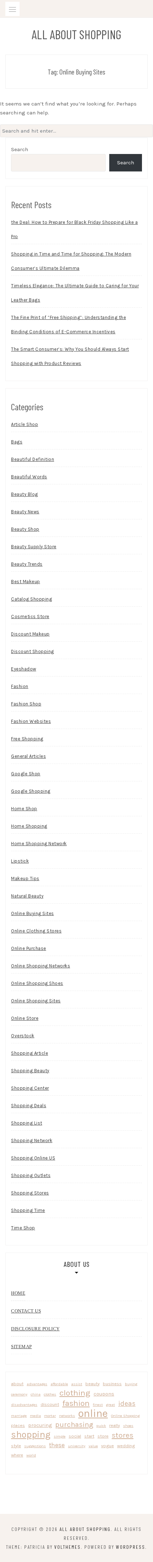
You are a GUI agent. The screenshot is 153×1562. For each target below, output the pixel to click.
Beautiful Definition (32, 459)
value (93, 1446)
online (93, 1413)
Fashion (19, 686)
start (89, 1436)
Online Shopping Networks (40, 965)
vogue (107, 1445)
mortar (50, 1415)
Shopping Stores (30, 1193)
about (17, 1383)
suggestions (35, 1446)
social (75, 1436)
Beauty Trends (27, 564)
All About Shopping (76, 34)
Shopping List (26, 1123)
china (36, 1394)
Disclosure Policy (35, 1328)
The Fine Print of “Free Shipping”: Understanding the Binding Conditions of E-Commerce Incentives (68, 324)
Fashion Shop (26, 704)
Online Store (24, 1018)
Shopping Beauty (30, 1070)
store (103, 1436)
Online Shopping (125, 1415)
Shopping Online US (33, 1158)
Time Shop (23, 1227)
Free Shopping (27, 738)
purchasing (74, 1424)
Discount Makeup (30, 634)
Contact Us (26, 1311)
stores (122, 1435)
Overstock (23, 1035)
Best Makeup (25, 581)
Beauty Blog (24, 494)
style (16, 1445)
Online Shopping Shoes (37, 983)
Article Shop (24, 424)
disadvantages (24, 1404)
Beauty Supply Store (34, 546)
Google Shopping (31, 791)
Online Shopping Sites (36, 1000)
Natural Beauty (27, 896)
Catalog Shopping (31, 599)
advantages (37, 1384)
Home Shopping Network (39, 843)
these (57, 1445)
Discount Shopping (32, 651)
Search (19, 149)
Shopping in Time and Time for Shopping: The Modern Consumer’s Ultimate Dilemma (71, 261)
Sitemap (21, 1346)
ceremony (19, 1394)
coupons (104, 1394)
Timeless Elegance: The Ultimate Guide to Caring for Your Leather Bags (75, 293)
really (114, 1425)
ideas (127, 1403)
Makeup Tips (25, 878)
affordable (59, 1384)
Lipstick (20, 861)
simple (59, 1436)
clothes (50, 1394)
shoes (128, 1425)
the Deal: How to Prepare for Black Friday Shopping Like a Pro (74, 229)
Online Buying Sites (32, 913)
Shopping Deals (28, 1105)
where (17, 1455)
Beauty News (25, 511)
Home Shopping (29, 826)
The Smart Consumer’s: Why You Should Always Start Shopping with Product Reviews (70, 356)
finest (98, 1404)
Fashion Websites (31, 721)
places (18, 1425)
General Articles (28, 756)
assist (76, 1384)
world (31, 1455)
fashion (76, 1403)
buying (131, 1384)
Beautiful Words (29, 476)
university (76, 1446)
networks (67, 1415)
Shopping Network (31, 1140)
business (112, 1383)
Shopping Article (29, 1053)
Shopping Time (28, 1210)
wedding (126, 1445)
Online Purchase (28, 948)
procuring (40, 1425)
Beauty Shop (25, 529)
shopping (31, 1434)
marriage (19, 1415)
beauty (92, 1383)
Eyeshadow (23, 669)
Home (18, 1293)
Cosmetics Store (30, 616)
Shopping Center (30, 1088)
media (35, 1415)
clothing (74, 1392)
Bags (16, 442)
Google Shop (26, 773)
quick (101, 1425)
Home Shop (24, 808)
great (110, 1404)
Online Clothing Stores (36, 931)
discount (50, 1404)
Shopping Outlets (31, 1175)
